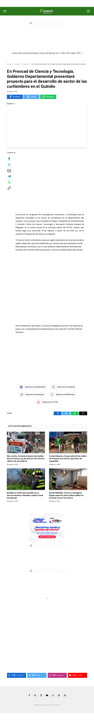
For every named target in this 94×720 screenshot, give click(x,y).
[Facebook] (9, 159)
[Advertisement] (52, 181)
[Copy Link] (9, 188)
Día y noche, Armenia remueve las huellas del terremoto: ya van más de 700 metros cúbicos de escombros (25, 458)
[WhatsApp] (9, 182)
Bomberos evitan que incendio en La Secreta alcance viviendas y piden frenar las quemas (25, 495)
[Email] (9, 170)
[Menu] (4, 11)
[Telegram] (9, 176)
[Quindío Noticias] (47, 11)
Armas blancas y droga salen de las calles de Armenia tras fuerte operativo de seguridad (68, 458)
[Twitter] (9, 164)
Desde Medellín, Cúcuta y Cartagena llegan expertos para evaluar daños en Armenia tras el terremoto (66, 495)
